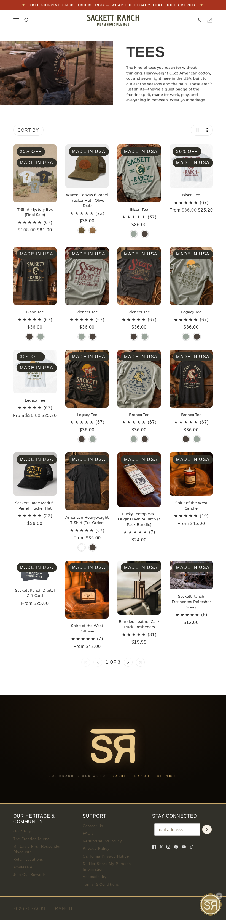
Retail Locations (28, 859)
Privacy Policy (96, 849)
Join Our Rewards (29, 874)
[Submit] (207, 829)
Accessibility (95, 877)
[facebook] (154, 847)
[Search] (27, 20)
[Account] (199, 20)
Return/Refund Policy (102, 841)
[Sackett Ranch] (113, 20)
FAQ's (88, 833)
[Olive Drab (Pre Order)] (81, 230)
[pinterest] (176, 847)
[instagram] (168, 847)
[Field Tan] (92, 230)
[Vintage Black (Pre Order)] (144, 234)
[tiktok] (192, 847)
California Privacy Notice (106, 856)
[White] (81, 547)
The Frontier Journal (32, 839)
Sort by (28, 130)
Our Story (22, 831)
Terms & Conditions (101, 884)
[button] (196, 130)
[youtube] (184, 847)
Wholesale (22, 867)
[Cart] (210, 20)
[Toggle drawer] (16, 20)
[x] (161, 846)
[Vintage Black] (92, 547)
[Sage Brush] (133, 234)
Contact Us (93, 826)
